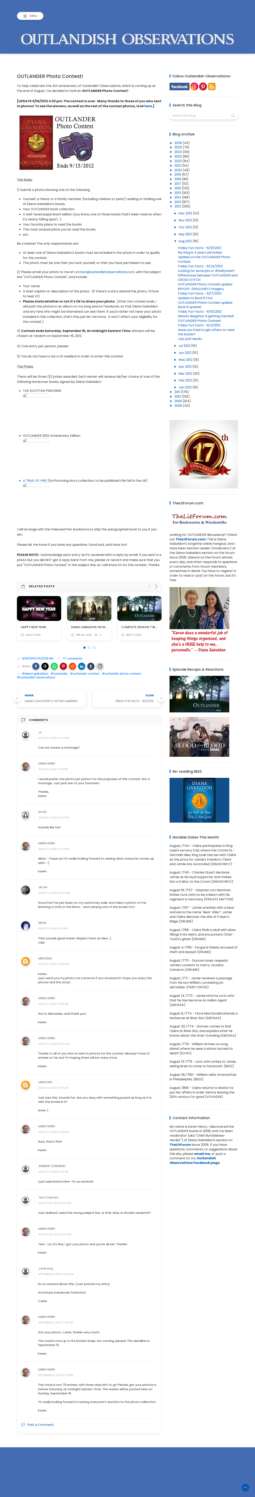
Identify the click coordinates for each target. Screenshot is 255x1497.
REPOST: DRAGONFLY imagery (201, 289)
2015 (178, 193)
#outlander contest (84, 674)
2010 (178, 396)
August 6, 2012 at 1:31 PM (52, 928)
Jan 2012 (185, 387)
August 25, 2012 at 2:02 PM (54, 1203)
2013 (178, 202)
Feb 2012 (185, 380)
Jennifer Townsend (51, 1166)
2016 (178, 188)
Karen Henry (46, 764)
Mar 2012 (185, 373)
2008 (178, 405)
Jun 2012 (185, 352)
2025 (178, 147)
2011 (177, 392)
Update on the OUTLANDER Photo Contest (204, 259)
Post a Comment (40, 1424)
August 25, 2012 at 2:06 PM (54, 1234)
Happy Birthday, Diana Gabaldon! (147, 627)
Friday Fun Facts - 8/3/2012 (199, 325)
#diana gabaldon (35, 674)
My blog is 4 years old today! (200, 252)
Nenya (42, 923)
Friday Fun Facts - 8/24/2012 (200, 266)
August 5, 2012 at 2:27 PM (53, 817)
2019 (178, 174)
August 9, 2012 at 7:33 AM (53, 1132)
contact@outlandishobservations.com (104, 272)
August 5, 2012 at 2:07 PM (53, 738)
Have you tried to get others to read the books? (206, 332)
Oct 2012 (185, 227)
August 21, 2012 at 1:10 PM (53, 1172)
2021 (178, 165)
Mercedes (45, 958)
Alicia (42, 812)
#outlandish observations (36, 677)
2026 (178, 143)
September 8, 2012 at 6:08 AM (55, 1274)
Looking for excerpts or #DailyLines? (206, 270)
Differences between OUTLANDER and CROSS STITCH (207, 277)
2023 (178, 156)
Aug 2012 (185, 241)
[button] (35, 666)
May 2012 (185, 359)
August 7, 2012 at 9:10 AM (53, 1004)
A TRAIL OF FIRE (35, 480)
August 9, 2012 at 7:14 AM (53, 1088)
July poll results (190, 339)
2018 (178, 179)
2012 (178, 206)
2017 (178, 183)
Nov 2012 (185, 220)
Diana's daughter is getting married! (206, 316)
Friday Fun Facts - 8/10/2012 (200, 311)
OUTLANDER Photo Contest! (199, 320)
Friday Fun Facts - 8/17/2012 (200, 293)
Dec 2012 (185, 213)
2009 (178, 401)
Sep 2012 (185, 234)
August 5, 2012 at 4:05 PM (54, 849)
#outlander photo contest (121, 674)
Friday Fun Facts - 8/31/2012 (199, 248)
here (148, 106)
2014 (178, 197)
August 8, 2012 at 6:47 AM (53, 1044)
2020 (178, 170)
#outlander (59, 674)
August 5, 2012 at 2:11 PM (53, 769)
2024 (178, 152)
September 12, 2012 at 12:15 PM (55, 1375)
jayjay (42, 887)
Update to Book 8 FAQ (195, 298)
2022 (178, 161)
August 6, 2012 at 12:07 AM (54, 893)
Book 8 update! (190, 307)
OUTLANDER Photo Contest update (205, 284)
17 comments (72, 658)
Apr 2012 (185, 366)
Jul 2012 (184, 345)
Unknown (45, 1082)
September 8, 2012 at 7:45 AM (55, 1322)
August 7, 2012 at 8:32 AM (53, 964)
